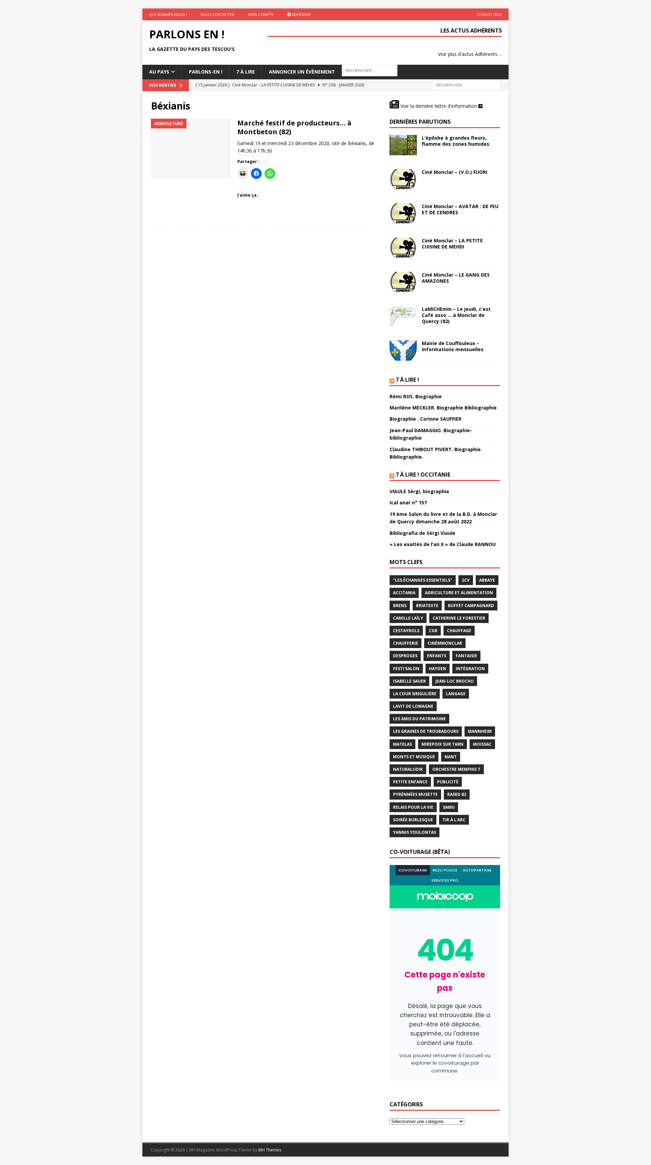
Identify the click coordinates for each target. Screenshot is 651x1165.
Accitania (404, 593)
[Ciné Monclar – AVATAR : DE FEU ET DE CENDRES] (403, 213)
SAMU (449, 807)
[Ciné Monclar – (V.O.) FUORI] (403, 179)
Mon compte (261, 14)
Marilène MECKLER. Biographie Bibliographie (443, 407)
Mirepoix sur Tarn (442, 744)
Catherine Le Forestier (459, 618)
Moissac (482, 744)
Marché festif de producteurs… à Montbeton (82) (294, 127)
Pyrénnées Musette (415, 794)
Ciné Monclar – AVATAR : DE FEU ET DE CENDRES (460, 209)
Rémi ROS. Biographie (416, 396)
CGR (433, 631)
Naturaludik (408, 769)
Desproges (405, 656)
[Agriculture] (191, 149)
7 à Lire (245, 71)
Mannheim (480, 731)
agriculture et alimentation (459, 593)
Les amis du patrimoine (419, 719)
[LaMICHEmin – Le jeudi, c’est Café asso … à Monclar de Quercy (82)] (403, 316)
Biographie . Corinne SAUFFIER (425, 419)
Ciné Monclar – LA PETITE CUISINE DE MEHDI (452, 243)
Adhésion (301, 14)
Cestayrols (406, 631)
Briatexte (427, 605)
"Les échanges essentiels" (422, 580)
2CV (466, 580)
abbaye (487, 580)
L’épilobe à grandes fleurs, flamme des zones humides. (456, 141)
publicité (447, 782)
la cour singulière (414, 694)
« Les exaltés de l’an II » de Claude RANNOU (443, 544)
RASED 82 (456, 794)
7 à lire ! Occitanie (423, 474)
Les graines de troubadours (425, 731)
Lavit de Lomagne (413, 706)
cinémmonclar (445, 643)
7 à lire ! (407, 379)
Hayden (437, 668)
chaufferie (405, 643)
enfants (436, 656)
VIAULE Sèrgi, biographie (419, 491)
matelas (402, 744)
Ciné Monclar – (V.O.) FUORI (454, 172)
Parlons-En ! (205, 71)
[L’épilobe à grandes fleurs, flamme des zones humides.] (403, 145)
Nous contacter (217, 14)
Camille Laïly (408, 618)
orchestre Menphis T (456, 769)
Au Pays (159, 71)
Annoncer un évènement (302, 71)
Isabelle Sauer (409, 681)
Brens (400, 605)
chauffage (459, 631)
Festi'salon (406, 668)
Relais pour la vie (413, 807)
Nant (451, 757)
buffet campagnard (471, 605)
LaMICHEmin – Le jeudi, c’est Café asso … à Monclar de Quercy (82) (456, 315)
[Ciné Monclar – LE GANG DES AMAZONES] (403, 282)
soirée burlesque (413, 820)
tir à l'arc (454, 820)
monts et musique (414, 757)
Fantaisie (466, 656)
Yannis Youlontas (414, 832)
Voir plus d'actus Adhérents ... (470, 54)
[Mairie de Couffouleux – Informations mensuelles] (403, 350)
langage (456, 694)
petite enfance (410, 782)
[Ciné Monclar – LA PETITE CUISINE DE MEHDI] (403, 248)
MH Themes (269, 1150)
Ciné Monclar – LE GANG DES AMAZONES (456, 278)
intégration (470, 668)
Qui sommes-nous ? (168, 14)
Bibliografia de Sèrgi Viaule (422, 533)
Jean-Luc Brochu (454, 681)
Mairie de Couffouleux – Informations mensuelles (453, 346)
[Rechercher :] (466, 84)
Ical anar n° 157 (408, 502)
